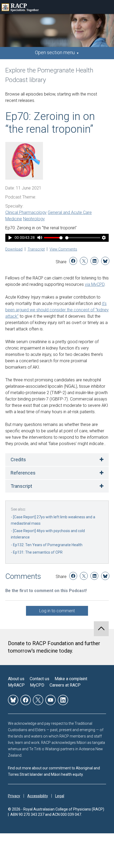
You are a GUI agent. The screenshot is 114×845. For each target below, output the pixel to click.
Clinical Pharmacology (26, 212)
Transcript (36, 249)
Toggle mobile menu (107, 7)
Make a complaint (71, 678)
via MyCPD (94, 284)
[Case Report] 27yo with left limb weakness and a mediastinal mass (53, 520)
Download (14, 249)
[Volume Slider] (53, 237)
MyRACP (16, 685)
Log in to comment (57, 610)
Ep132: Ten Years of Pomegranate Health (47, 545)
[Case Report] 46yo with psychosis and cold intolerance (48, 534)
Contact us (39, 678)
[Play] (10, 238)
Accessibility (37, 796)
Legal (59, 796)
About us (16, 678)
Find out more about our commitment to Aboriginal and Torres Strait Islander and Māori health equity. (54, 771)
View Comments (63, 249)
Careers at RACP (65, 685)
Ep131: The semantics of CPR (38, 552)
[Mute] (40, 238)
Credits (18, 459)
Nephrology (34, 218)
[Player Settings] (104, 238)
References (23, 473)
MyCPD (37, 685)
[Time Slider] (82, 237)
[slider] (82, 237)
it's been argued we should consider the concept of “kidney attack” (57, 310)
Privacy (14, 796)
